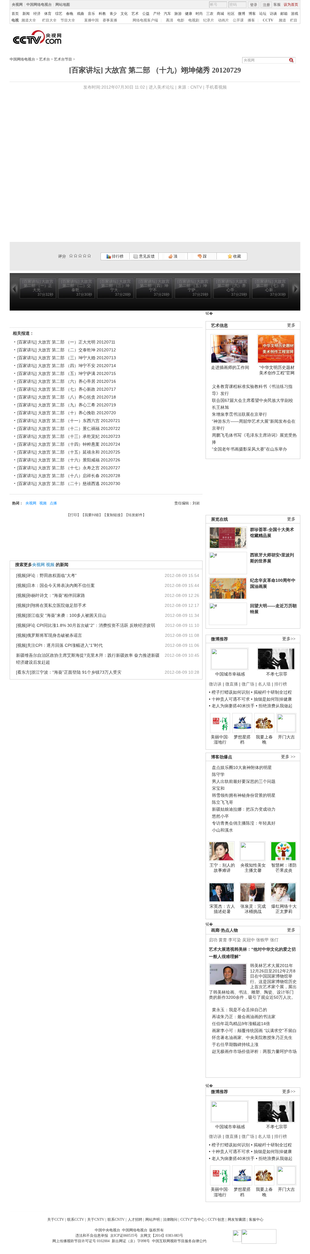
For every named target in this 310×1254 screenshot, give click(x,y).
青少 (113, 13)
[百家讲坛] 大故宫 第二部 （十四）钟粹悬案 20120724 (68, 444)
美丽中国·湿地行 (220, 739)
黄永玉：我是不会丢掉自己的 (239, 1009)
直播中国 (91, 20)
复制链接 (113, 515)
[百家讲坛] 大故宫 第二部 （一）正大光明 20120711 (66, 342)
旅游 (178, 13)
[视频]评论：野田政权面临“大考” (46, 575)
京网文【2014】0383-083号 (161, 1235)
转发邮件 (135, 515)
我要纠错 (91, 515)
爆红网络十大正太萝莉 (284, 909)
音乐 (91, 13)
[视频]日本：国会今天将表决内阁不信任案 (55, 585)
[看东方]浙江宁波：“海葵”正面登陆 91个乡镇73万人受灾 (68, 672)
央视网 (17, 4)
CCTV (268, 20)
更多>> (288, 639)
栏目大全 (49, 20)
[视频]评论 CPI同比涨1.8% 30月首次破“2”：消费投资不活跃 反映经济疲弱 (85, 625)
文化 (124, 13)
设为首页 (291, 4)
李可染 (234, 939)
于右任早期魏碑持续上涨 (235, 1044)
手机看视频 (216, 87)
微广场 (248, 684)
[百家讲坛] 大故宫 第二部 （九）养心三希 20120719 (66, 404)
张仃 (274, 939)
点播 (53, 503)
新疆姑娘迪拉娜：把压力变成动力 (243, 809)
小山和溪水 (222, 830)
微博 (241, 13)
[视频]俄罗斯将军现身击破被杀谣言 (49, 635)
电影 (180, 20)
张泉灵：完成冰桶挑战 (253, 909)
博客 (252, 13)
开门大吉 (286, 736)
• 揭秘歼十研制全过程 (271, 692)
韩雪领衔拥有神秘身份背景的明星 (243, 795)
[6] (80, 255)
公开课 (238, 20)
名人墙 (264, 684)
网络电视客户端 (145, 20)
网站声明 (152, 1219)
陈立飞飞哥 (222, 802)
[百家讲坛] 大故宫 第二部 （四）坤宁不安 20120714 (66, 365)
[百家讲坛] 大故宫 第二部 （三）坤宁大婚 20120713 (66, 357)
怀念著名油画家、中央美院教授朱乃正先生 (252, 1037)
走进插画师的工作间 (230, 367)
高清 (169, 20)
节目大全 (68, 20)
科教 (102, 13)
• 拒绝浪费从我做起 (274, 705)
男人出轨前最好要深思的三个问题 (243, 781)
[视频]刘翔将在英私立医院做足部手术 (51, 605)
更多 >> (288, 756)
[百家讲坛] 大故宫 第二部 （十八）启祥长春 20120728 (68, 475)
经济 (37, 13)
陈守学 (218, 774)
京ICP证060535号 (124, 1235)
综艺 (58, 13)
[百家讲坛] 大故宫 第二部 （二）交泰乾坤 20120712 (66, 349)
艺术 (135, 13)
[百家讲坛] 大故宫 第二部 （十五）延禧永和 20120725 (68, 452)
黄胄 (223, 939)
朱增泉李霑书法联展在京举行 (239, 414)
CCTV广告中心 (192, 1219)
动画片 (223, 20)
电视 (15, 20)
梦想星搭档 (242, 739)
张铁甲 (262, 939)
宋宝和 (218, 788)
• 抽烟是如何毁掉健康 (271, 699)
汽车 (167, 13)
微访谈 (215, 684)
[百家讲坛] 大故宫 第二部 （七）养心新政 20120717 (66, 389)
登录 (253, 5)
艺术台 (44, 59)
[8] (84, 255)
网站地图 (62, 4)
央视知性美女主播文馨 (253, 868)
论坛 (262, 13)
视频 (43, 503)
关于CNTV (95, 1219)
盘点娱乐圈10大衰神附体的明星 (242, 767)
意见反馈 (146, 256)
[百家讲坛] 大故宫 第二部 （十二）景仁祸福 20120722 (68, 428)
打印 (73, 515)
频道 (282, 20)
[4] (75, 255)
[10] (89, 255)
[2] (71, 255)
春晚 (69, 13)
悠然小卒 (220, 816)
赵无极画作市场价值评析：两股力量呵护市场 (254, 1051)
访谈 (273, 13)
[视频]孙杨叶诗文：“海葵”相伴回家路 (50, 595)
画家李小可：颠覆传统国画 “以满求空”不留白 (254, 1030)
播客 (251, 20)
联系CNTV (116, 1219)
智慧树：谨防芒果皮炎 (284, 868)
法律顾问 (170, 1219)
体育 (47, 13)
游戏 (294, 13)
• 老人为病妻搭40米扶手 (232, 705)
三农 (209, 13)
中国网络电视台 (39, 4)
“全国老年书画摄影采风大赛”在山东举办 (249, 449)
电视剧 (193, 20)
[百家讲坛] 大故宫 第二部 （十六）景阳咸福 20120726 (68, 460)
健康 (188, 13)
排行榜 (117, 256)
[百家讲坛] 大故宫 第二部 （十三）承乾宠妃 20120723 (68, 436)
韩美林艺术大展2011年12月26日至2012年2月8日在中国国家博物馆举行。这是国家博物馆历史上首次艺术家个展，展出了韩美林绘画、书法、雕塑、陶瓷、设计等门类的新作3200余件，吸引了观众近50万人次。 (253, 981)
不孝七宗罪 (276, 674)
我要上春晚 (264, 739)
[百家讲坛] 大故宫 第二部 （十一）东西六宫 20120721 (68, 420)
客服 (277, 4)
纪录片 (208, 20)
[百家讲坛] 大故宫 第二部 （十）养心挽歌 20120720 (66, 412)
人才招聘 (135, 1219)
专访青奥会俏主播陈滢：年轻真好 (243, 823)
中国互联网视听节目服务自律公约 (179, 1241)
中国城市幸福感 (230, 674)
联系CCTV (75, 1219)
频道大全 (28, 20)
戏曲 (80, 13)
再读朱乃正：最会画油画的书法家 (243, 1016)
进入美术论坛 (161, 87)
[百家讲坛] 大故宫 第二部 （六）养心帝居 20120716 (66, 381)
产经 (156, 13)
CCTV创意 (216, 1219)
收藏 (236, 256)
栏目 (293, 20)
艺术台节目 (63, 59)
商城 (220, 13)
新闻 (26, 13)
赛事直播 (110, 20)
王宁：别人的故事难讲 (222, 868)
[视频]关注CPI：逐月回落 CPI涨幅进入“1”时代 (59, 645)
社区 (231, 13)
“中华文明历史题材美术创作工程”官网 (277, 370)
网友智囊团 (237, 1219)
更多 (291, 325)
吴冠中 (248, 939)
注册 (266, 5)
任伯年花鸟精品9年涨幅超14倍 (241, 1023)
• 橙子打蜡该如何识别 (229, 692)
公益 (146, 13)
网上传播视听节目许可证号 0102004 (81, 1241)
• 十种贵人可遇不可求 (230, 699)
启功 (213, 939)
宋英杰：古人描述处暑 (222, 909)
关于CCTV (55, 1219)
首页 (15, 13)
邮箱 (284, 13)
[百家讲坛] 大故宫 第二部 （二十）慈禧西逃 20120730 (68, 483)
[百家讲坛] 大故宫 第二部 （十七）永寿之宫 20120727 (68, 467)
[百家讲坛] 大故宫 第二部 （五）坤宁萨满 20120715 (66, 373)
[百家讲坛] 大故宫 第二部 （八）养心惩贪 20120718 (66, 397)
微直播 (231, 684)
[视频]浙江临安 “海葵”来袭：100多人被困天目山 (61, 615)
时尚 (199, 13)
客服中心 (256, 1219)
